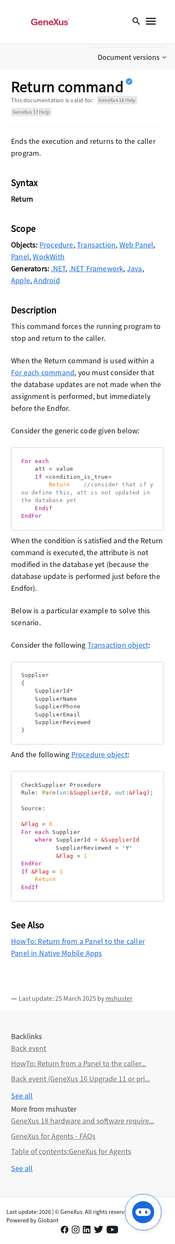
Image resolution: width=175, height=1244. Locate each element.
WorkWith (49, 256)
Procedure (56, 245)
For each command (42, 372)
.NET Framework (96, 268)
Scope (23, 228)
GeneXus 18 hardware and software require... (82, 1121)
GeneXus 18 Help (117, 100)
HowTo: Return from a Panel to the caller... (78, 1063)
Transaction (96, 245)
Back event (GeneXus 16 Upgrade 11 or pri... (80, 1079)
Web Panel (136, 245)
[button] (133, 57)
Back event (28, 1048)
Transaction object (118, 645)
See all (22, 1096)
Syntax (24, 182)
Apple (20, 280)
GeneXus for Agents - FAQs (53, 1136)
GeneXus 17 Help (31, 112)
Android (46, 280)
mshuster (119, 998)
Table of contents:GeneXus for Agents (71, 1151)
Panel (20, 256)
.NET (58, 268)
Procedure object (99, 754)
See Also (28, 925)
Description (33, 310)
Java (134, 268)
